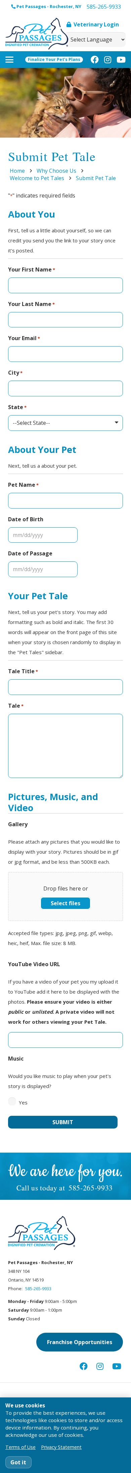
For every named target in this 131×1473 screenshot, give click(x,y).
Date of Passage (30, 553)
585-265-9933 (91, 1187)
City (15, 372)
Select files (65, 903)
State (17, 407)
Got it (18, 1462)
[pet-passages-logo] (36, 34)
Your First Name (31, 269)
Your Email (24, 338)
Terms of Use (20, 1447)
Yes (23, 1102)
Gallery (18, 824)
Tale (16, 705)
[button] (9, 60)
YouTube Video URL (34, 964)
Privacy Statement (61, 1447)
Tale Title (23, 671)
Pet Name (23, 484)
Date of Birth (25, 519)
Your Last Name (31, 304)
